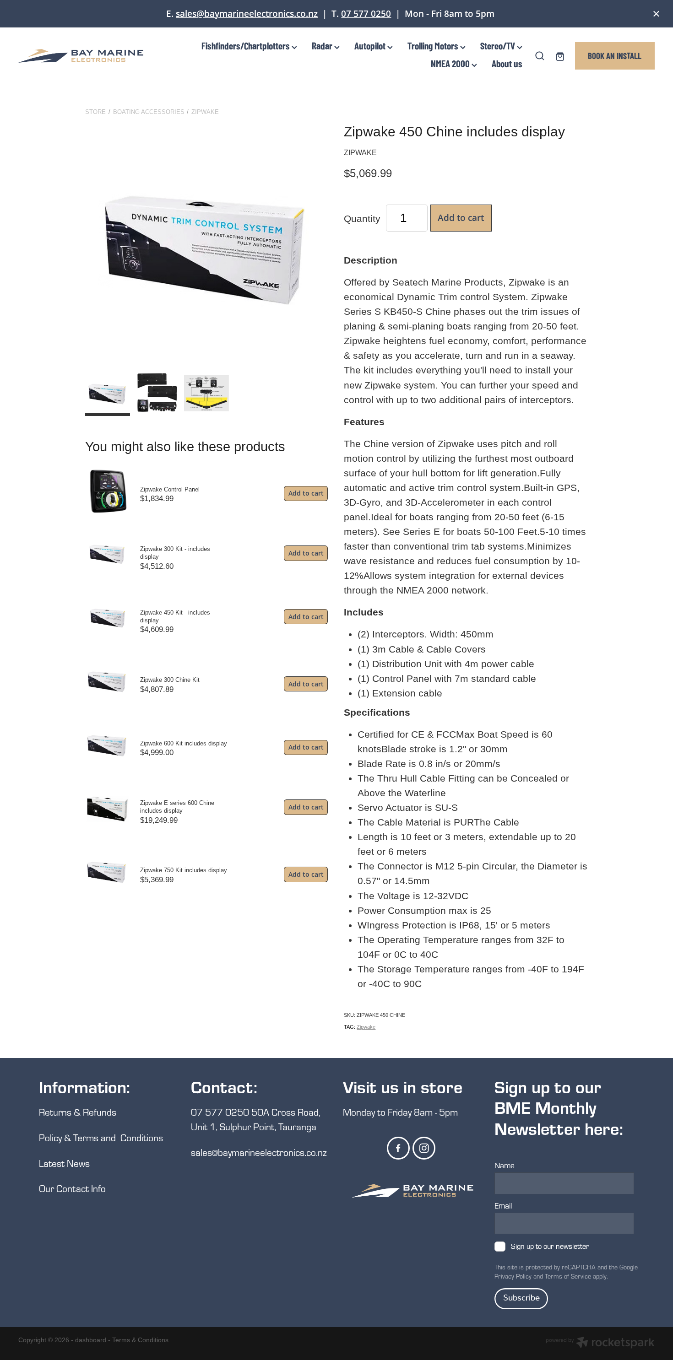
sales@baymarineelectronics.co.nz (247, 13)
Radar (323, 45)
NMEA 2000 (451, 63)
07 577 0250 (366, 13)
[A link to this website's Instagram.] (423, 1148)
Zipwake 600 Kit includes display (183, 743)
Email (503, 1206)
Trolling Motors (433, 45)
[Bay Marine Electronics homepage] (82, 56)
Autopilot (370, 45)
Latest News (64, 1163)
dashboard (90, 1340)
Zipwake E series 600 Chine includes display (177, 806)
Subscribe (521, 1298)
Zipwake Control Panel (170, 489)
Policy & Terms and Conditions (101, 1137)
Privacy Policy (513, 1276)
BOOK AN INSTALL (614, 55)
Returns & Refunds (79, 1112)
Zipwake (205, 111)
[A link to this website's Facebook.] (398, 1148)
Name (504, 1165)
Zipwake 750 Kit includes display (183, 870)
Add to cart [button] (461, 217)
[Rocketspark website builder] (600, 1343)
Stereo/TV (498, 45)
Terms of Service (568, 1276)
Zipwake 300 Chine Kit (170, 679)
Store (95, 111)
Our (47, 1188)
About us (507, 63)
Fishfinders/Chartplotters (246, 45)
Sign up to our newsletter (550, 1246)
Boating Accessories (149, 111)
